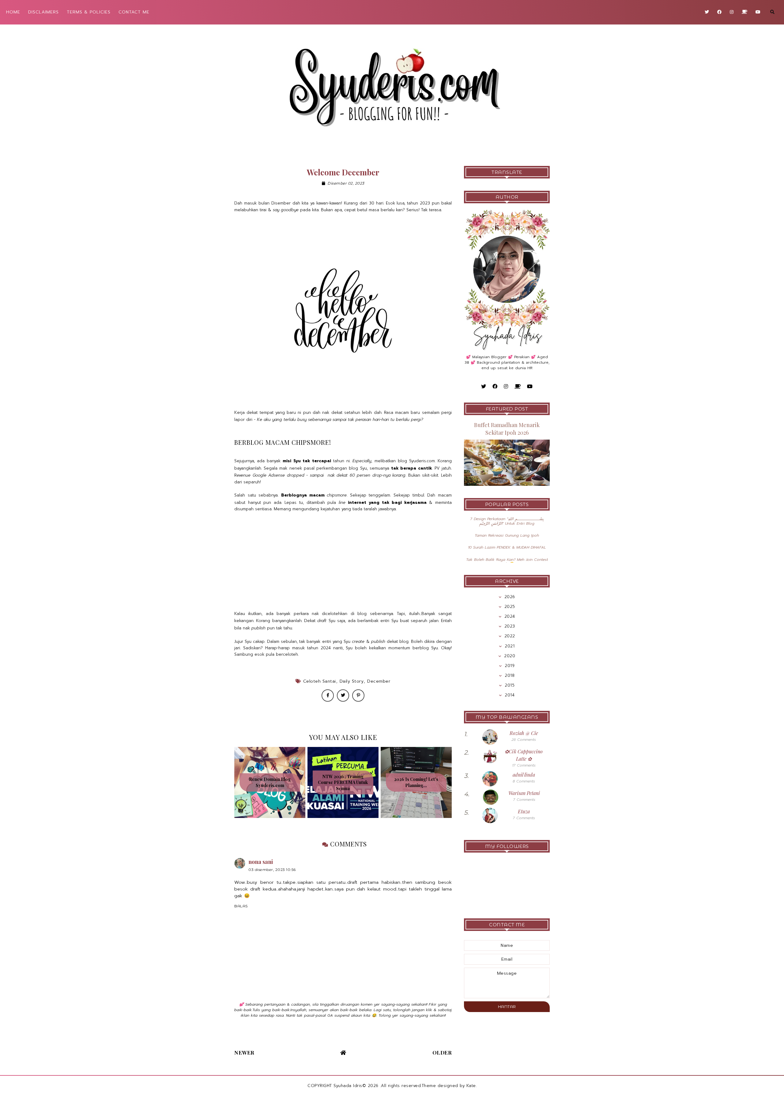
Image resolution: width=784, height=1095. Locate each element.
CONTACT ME (134, 12)
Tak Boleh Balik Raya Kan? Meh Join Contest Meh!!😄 (507, 562)
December (378, 681)
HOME (13, 12)
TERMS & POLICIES (89, 12)
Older (442, 1052)
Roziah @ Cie (524, 733)
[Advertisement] (343, 562)
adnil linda (524, 774)
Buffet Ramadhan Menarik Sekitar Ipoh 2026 (507, 428)
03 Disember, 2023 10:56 (272, 869)
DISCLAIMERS (43, 12)
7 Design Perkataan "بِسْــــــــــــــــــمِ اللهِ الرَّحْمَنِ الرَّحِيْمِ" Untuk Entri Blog (507, 521)
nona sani (260, 861)
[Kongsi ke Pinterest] (358, 695)
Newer (244, 1052)
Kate (471, 1086)
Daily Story (352, 681)
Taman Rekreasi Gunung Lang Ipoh (507, 535)
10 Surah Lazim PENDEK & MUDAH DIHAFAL (507, 547)
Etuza (524, 811)
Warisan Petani (524, 793)
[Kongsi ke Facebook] (328, 695)
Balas (241, 906)
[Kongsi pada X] (343, 695)
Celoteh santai (319, 681)
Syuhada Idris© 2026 (356, 1086)
